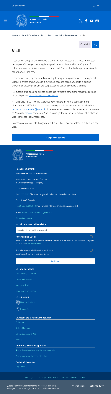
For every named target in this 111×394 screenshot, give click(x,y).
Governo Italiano (18, 5)
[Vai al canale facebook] (85, 20)
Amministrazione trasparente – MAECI (33, 356)
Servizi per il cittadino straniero (63, 35)
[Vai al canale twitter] (80, 20)
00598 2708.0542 (27, 205)
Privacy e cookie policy (48, 377)
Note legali (29, 377)
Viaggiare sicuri (22, 285)
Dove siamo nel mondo (26, 291)
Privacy (29, 243)
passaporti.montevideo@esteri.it (28, 109)
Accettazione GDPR (26, 236)
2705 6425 (24, 194)
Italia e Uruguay (23, 328)
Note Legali (36, 243)
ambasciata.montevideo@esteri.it (37, 212)
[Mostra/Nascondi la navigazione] (5, 20)
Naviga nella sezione (55, 137)
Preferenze (78, 386)
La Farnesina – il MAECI (26, 273)
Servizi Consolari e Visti (32, 35)
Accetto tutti (97, 386)
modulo (28, 113)
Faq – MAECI (21, 366)
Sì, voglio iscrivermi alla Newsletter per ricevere (34, 250)
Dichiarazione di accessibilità (74, 377)
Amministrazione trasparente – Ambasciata (35, 350)
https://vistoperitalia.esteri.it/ (43, 95)
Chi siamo (20, 322)
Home (15, 35)
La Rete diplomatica (25, 279)
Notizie (19, 339)
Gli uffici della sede (24, 218)
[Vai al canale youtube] (91, 20)
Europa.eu (24, 309)
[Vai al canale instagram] (96, 20)
